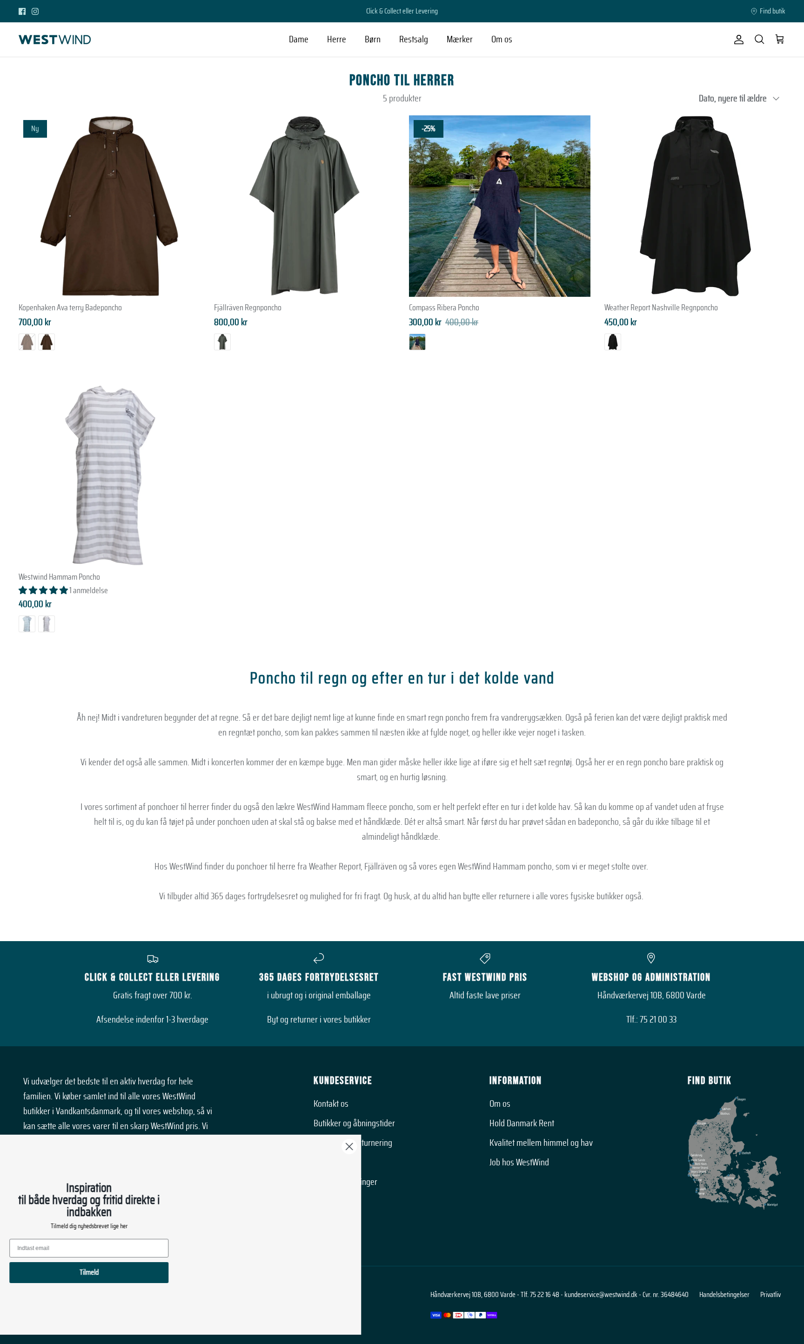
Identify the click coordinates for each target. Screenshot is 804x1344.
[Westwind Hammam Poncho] (109, 476)
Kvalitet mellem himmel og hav (541, 1143)
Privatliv (770, 1294)
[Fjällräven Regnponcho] (304, 206)
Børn (373, 39)
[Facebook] (22, 11)
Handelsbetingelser (724, 1294)
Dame (298, 39)
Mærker (460, 39)
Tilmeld (100, 1272)
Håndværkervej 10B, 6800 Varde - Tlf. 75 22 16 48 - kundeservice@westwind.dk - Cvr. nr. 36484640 (559, 1294)
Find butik (772, 11)
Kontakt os (331, 1104)
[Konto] (737, 39)
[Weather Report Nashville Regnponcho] (695, 206)
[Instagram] (35, 11)
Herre (336, 39)
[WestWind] (55, 39)
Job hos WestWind (519, 1162)
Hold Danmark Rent (521, 1123)
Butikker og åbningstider (354, 1123)
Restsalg (413, 39)
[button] (44, 591)
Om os (501, 39)
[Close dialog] (360, 1146)
